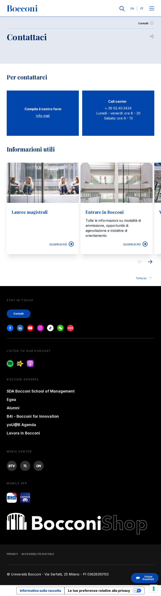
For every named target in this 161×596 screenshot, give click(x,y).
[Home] (22, 8)
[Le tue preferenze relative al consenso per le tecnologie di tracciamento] (154, 589)
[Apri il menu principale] (151, 9)
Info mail (43, 116)
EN (132, 8)
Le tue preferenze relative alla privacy (99, 590)
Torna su (141, 278)
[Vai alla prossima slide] (150, 262)
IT (141, 8)
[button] (144, 578)
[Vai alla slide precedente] (140, 262)
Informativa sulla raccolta (40, 590)
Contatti (143, 23)
